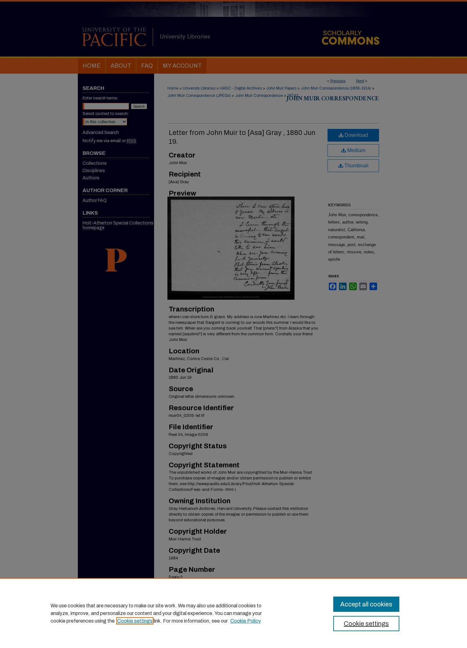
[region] (233, 613)
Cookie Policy (245, 621)
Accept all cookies (366, 604)
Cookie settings (134, 621)
